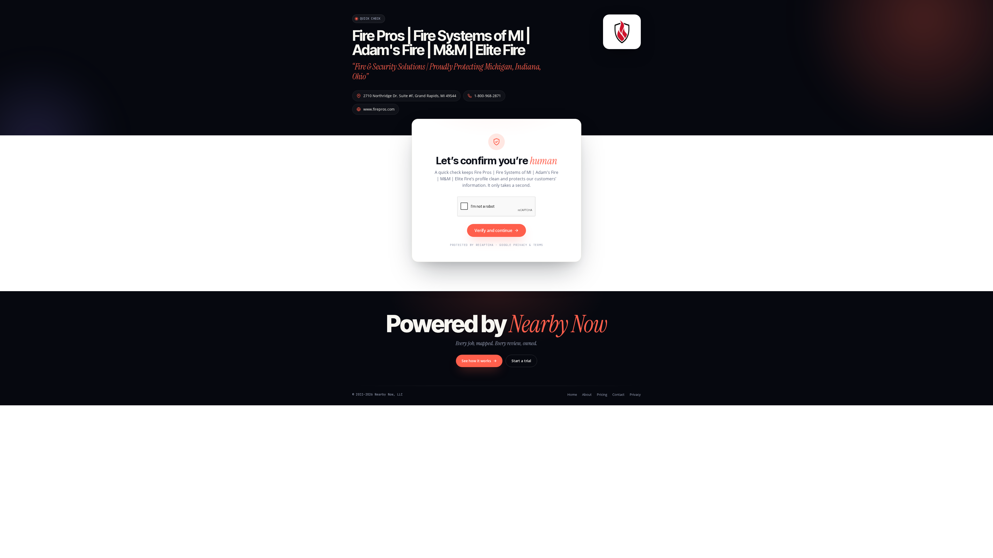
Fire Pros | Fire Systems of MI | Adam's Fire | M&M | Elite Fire (441, 43)
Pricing (602, 394)
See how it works (476, 360)
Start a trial (521, 360)
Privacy (635, 394)
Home (572, 394)
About (587, 394)
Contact (618, 394)
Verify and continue (493, 230)
